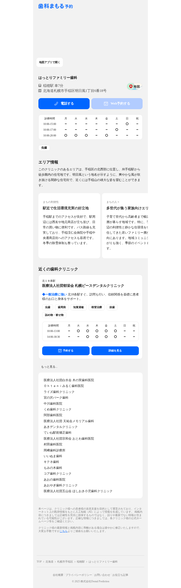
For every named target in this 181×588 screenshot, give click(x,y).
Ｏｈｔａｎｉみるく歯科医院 (64, 386)
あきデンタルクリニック (61, 427)
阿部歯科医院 (53, 415)
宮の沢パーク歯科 (56, 397)
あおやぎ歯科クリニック (61, 485)
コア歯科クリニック (58, 473)
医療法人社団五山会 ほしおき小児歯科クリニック (78, 491)
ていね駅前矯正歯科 (58, 432)
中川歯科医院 (53, 403)
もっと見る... (49, 366)
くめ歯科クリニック (58, 409)
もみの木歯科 (53, 468)
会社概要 (58, 574)
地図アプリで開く (49, 62)
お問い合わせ (102, 574)
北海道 (49, 561)
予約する (68, 350)
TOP (39, 561)
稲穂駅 (81, 561)
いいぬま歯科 (53, 456)
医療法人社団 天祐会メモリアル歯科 (69, 421)
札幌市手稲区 (65, 561)
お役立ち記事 (120, 574)
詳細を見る (115, 350)
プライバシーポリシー (79, 574)
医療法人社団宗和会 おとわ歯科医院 (69, 438)
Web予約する (120, 103)
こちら (64, 531)
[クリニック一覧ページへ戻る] (55, 6)
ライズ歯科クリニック (59, 392)
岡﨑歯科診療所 (54, 450)
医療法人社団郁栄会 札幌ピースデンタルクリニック (83, 285)
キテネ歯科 (51, 462)
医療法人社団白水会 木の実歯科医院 (69, 380)
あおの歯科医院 (54, 479)
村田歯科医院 (53, 444)
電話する (67, 103)
